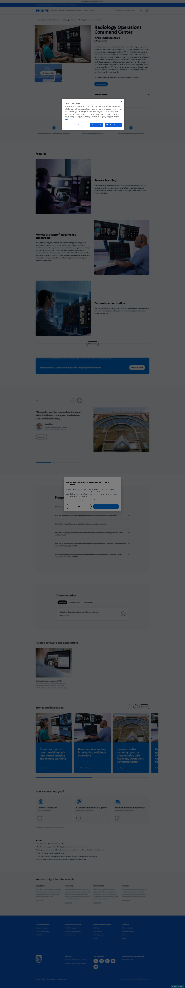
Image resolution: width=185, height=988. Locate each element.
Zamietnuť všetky (97, 124)
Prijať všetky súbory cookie (113, 124)
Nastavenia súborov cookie (73, 124)
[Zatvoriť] (122, 101)
